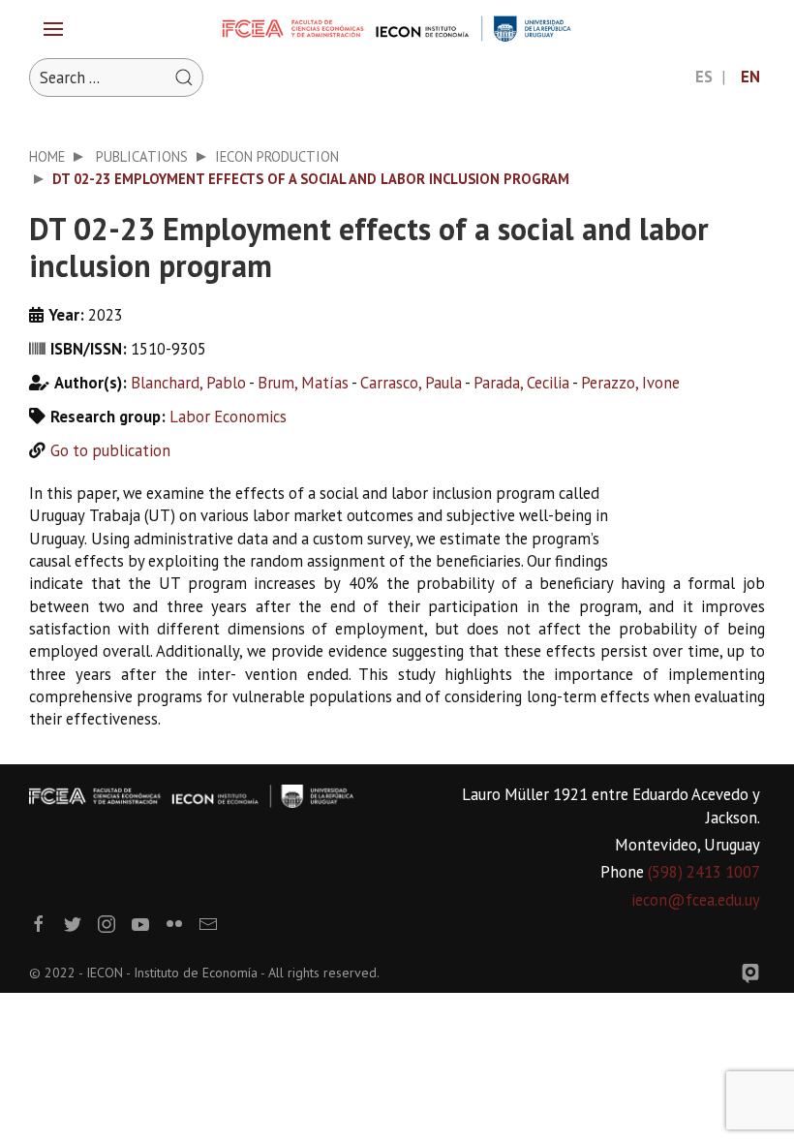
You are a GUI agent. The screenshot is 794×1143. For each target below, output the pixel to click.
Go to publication (110, 450)
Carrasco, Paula (411, 382)
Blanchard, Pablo (188, 382)
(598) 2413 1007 (704, 871)
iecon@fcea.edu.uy (695, 900)
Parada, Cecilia (521, 382)
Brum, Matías (303, 382)
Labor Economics (228, 416)
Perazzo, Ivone (630, 382)
